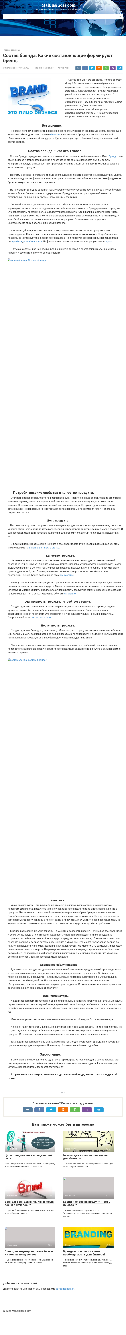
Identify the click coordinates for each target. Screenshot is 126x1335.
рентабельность (33, 241)
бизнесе (55, 134)
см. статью (37, 617)
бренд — (113, 156)
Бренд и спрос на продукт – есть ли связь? (86, 1203)
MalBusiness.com (58, 5)
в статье (33, 547)
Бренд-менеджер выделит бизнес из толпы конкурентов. (29, 1252)
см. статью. (69, 593)
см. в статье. (66, 575)
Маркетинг (48, 68)
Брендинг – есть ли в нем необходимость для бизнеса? (84, 1252)
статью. (48, 617)
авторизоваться (65, 1288)
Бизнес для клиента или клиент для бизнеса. (86, 1156)
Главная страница (11, 50)
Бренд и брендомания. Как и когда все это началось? (29, 1203)
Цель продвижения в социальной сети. (29, 1156)
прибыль (17, 241)
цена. (108, 241)
